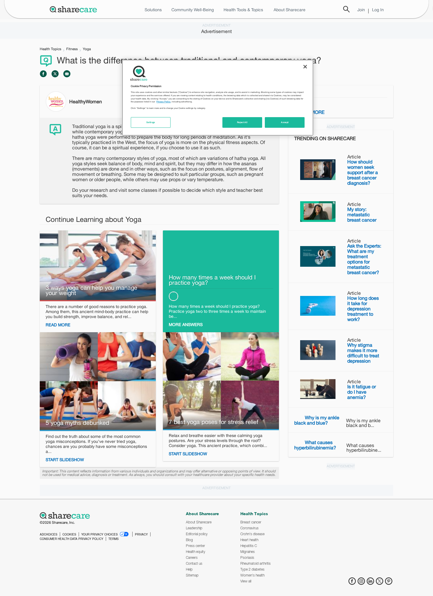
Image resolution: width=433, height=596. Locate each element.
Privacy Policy (163, 101)
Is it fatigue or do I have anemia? (361, 392)
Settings (150, 122)
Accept (284, 122)
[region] (217, 98)
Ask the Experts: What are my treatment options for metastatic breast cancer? (364, 259)
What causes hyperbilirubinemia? (315, 445)
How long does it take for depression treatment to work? (363, 308)
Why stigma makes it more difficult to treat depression (363, 353)
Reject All (242, 122)
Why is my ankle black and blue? (316, 420)
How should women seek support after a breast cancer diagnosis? (362, 172)
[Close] (305, 66)
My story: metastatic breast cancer (361, 214)
